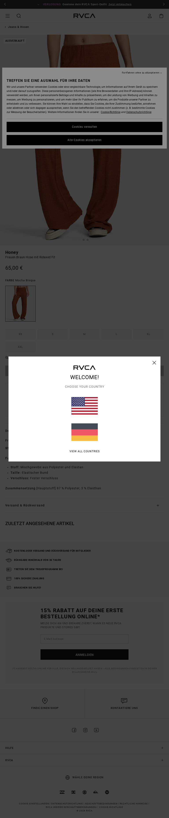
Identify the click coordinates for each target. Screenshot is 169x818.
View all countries (85, 451)
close (154, 362)
